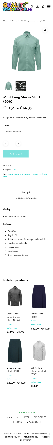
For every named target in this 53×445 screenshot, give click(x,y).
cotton (10, 173)
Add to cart (16, 154)
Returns (17, 422)
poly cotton (35, 173)
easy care (17, 173)
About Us (12, 417)
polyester (44, 173)
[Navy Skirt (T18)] (39, 297)
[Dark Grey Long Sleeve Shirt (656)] (15, 297)
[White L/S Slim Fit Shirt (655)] (39, 351)
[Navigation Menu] (48, 6)
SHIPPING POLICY (12, 437)
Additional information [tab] (26, 198)
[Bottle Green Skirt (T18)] (15, 351)
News (26, 417)
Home (5, 20)
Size (7, 125)
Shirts (14, 20)
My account (34, 422)
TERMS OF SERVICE (39, 434)
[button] (45, 30)
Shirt (5, 176)
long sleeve (25, 173)
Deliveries (40, 417)
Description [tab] (26, 192)
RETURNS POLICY (31, 437)
